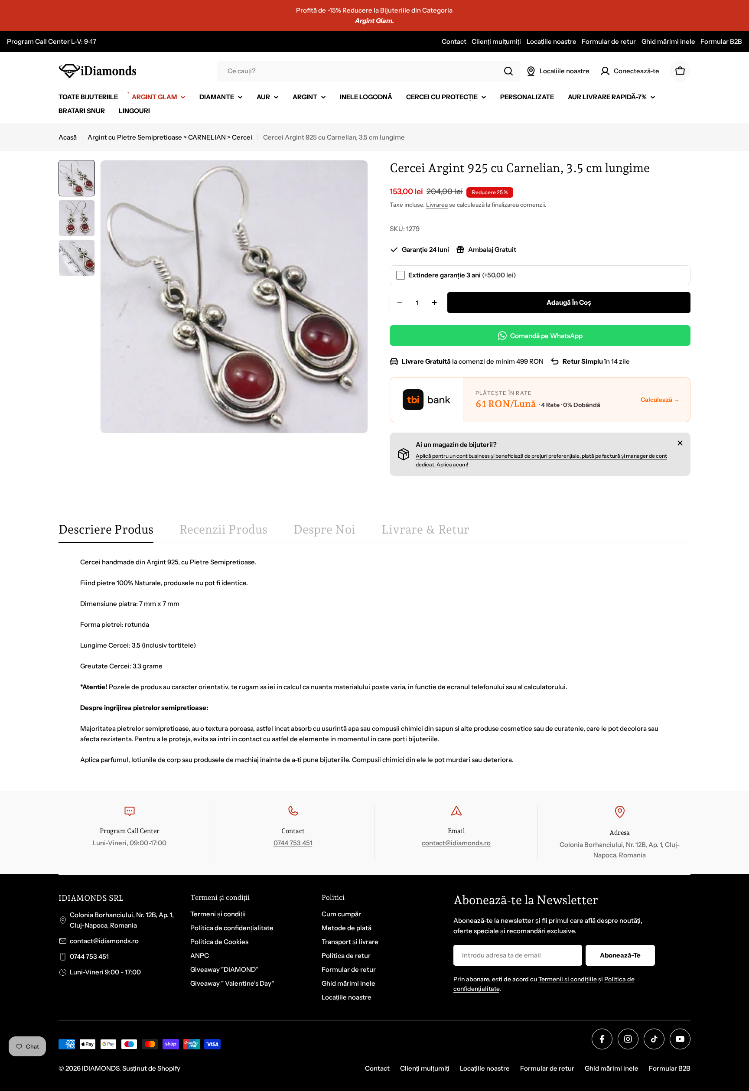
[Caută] (508, 71)
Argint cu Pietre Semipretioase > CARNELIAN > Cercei (170, 137)
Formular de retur (609, 41)
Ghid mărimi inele (668, 41)
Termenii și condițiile (567, 979)
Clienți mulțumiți (496, 41)
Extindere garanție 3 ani (462, 275)
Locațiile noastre (551, 41)
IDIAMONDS (100, 1068)
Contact (454, 41)
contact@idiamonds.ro (456, 843)
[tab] (106, 532)
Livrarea (437, 204)
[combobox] (369, 71)
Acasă (68, 137)
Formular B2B (721, 41)
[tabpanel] (374, 661)
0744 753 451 (293, 843)
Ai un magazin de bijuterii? (456, 444)
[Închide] (680, 443)
